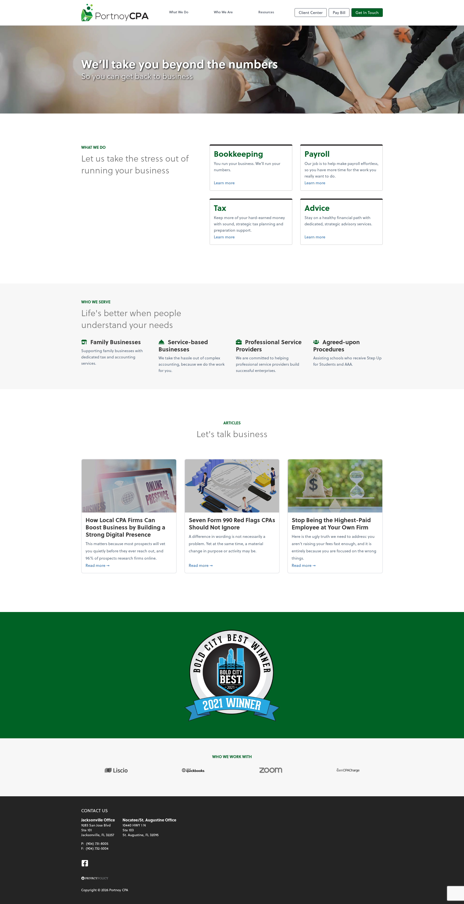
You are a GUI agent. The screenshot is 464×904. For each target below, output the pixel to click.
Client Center (311, 12)
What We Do (178, 11)
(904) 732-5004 (97, 848)
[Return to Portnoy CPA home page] (115, 12)
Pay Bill (339, 12)
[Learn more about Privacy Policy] (94, 878)
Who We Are (223, 11)
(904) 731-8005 (97, 843)
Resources (266, 11)
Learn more (242, 182)
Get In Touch (367, 12)
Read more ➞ (129, 565)
